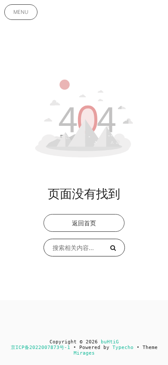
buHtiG (110, 342)
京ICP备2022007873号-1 (40, 347)
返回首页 (84, 223)
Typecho (123, 347)
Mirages (84, 353)
